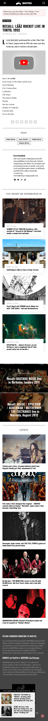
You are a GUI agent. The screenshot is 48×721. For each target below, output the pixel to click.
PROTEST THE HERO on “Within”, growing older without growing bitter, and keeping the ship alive (23, 697)
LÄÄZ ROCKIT (12, 40)
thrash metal (24, 143)
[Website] (25, 179)
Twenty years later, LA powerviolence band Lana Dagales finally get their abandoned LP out (20, 467)
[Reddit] (30, 121)
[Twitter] (21, 121)
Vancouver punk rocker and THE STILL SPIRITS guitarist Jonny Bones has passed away (24, 544)
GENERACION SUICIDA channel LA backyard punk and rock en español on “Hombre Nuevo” (22, 621)
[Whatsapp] (26, 121)
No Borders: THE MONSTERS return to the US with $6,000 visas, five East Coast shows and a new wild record (21, 583)
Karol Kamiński (19, 155)
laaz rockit (23, 139)
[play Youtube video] (24, 62)
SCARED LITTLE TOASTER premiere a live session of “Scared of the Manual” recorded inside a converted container (24, 231)
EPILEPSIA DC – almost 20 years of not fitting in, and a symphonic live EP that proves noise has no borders (22, 347)
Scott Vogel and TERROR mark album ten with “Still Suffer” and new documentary (22, 307)
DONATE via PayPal (10, 657)
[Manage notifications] (42, 716)
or (19, 657)
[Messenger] (17, 121)
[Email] (35, 121)
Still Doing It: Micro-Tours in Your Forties (23, 269)
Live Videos (7, 21)
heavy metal (10, 139)
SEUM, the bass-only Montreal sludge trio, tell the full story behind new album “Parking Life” (23, 709)
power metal (36, 139)
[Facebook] (12, 121)
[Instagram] (21, 179)
